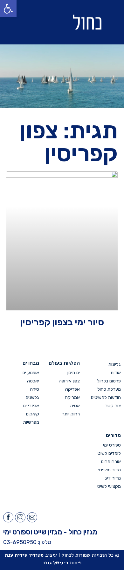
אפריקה (72, 389)
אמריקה (72, 397)
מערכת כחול (109, 389)
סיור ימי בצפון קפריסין (62, 322)
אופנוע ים (31, 372)
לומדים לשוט (109, 453)
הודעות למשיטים (106, 397)
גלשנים (32, 397)
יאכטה (33, 381)
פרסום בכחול (109, 381)
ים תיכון (73, 372)
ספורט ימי (112, 445)
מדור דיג (113, 478)
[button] (28, 22)
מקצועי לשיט (109, 486)
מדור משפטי (109, 470)
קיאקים (32, 414)
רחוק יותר (71, 414)
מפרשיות (31, 422)
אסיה (75, 405)
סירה (34, 389)
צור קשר (113, 405)
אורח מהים (111, 461)
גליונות (114, 364)
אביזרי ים (31, 405)
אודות (116, 372)
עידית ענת (16, 555)
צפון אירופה (69, 381)
